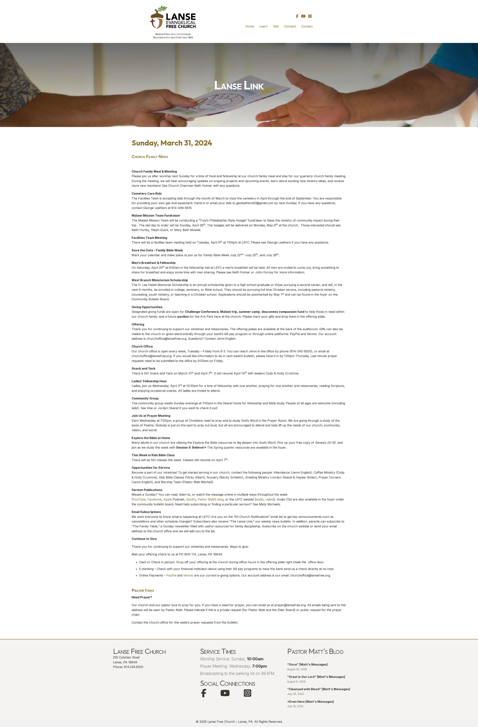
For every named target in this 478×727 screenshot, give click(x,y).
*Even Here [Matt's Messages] (310, 701)
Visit (276, 26)
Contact (306, 26)
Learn (263, 26)
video (269, 499)
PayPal (171, 575)
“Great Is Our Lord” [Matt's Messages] (316, 677)
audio (260, 499)
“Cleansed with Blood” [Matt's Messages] (318, 689)
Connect (290, 26)
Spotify (191, 499)
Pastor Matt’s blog (211, 499)
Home (249, 26)
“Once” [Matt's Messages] (307, 664)
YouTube (139, 499)
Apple (167, 499)
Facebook (154, 499)
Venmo (188, 575)
